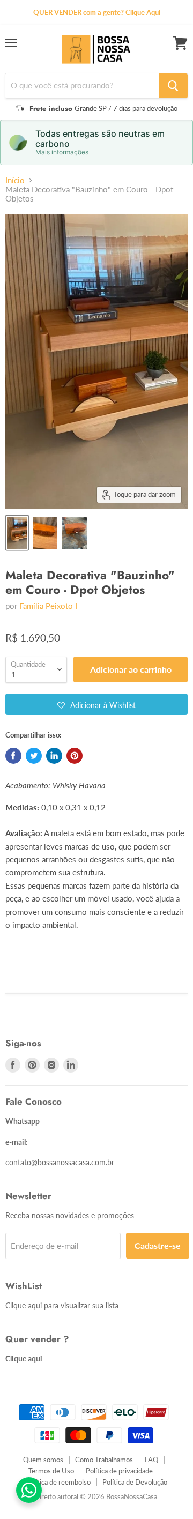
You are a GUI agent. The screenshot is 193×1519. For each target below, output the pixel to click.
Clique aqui (23, 1305)
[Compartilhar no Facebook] (13, 756)
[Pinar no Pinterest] (74, 756)
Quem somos (43, 1459)
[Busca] (173, 85)
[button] (96, 704)
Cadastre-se (158, 1245)
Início (15, 180)
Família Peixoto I (48, 605)
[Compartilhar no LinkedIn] (54, 756)
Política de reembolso (58, 1482)
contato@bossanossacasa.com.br (59, 1162)
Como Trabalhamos (104, 1459)
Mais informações (61, 152)
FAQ (151, 1459)
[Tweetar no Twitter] (34, 756)
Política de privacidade (119, 1470)
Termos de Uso (51, 1470)
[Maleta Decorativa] (17, 533)
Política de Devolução (134, 1482)
